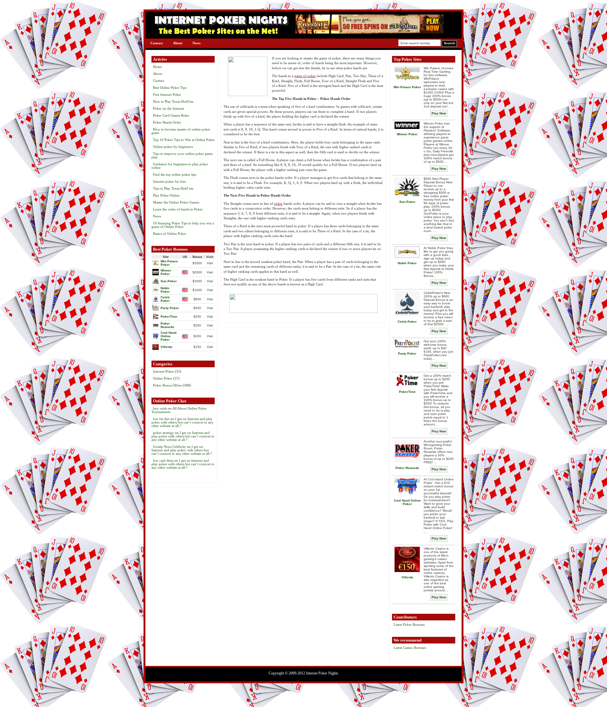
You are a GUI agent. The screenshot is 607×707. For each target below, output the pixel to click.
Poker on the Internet (168, 108)
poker (278, 203)
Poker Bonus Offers (167, 385)
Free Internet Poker (167, 94)
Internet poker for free (169, 181)
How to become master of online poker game (180, 131)
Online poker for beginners (173, 147)
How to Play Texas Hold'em (173, 101)
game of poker (305, 76)
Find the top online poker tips (174, 174)
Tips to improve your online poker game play (182, 155)
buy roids (160, 408)
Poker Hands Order (167, 122)
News (196, 43)
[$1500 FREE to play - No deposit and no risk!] (370, 32)
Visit (210, 263)
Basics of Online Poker (169, 233)
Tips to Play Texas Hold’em (173, 188)
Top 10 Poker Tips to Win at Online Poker (184, 140)
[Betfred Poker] (303, 303)
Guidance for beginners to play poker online (179, 165)
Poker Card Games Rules (171, 115)
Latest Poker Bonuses (409, 624)
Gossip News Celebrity (169, 446)
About (177, 43)
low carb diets (163, 460)
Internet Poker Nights (322, 673)
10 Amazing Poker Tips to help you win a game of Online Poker (182, 225)
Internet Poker (163, 371)
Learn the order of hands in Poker (178, 209)
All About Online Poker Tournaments (179, 410)
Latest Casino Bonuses (410, 647)
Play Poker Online (166, 195)
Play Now (439, 113)
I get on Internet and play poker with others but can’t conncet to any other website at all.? (182, 422)
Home (157, 67)
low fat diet (161, 419)
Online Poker (162, 378)
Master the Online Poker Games (176, 202)
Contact (156, 43)
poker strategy (163, 433)
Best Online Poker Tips (170, 87)
